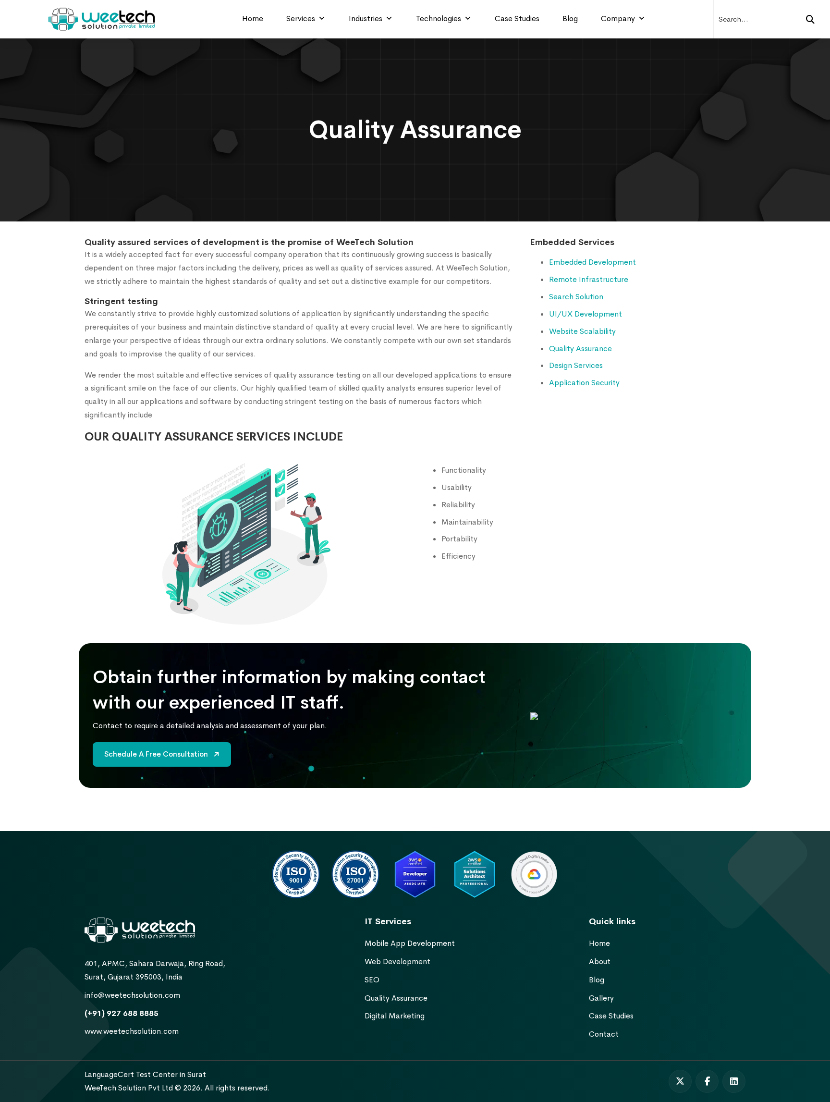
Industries (365, 18)
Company (618, 18)
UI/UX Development (585, 314)
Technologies (438, 18)
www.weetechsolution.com (132, 1031)
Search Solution (576, 297)
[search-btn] (810, 19)
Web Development (397, 961)
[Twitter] (680, 1081)
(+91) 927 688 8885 (122, 1013)
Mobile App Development (410, 943)
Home (252, 18)
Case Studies (517, 18)
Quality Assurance (580, 348)
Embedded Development (592, 262)
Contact (604, 1034)
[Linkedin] (733, 1081)
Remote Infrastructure (588, 279)
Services (300, 18)
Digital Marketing (395, 1016)
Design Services (576, 365)
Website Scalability (582, 331)
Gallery (601, 998)
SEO (372, 980)
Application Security (584, 383)
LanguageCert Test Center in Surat (145, 1074)
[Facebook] (707, 1081)
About (599, 961)
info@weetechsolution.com (132, 995)
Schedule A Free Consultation (157, 754)
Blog (570, 18)
